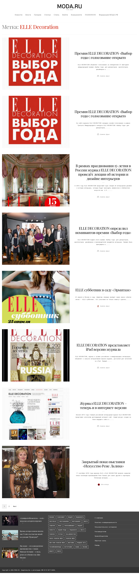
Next (14, 506)
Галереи (37, 15)
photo (86, 521)
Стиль (56, 15)
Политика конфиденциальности (106, 522)
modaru (51, 517)
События (52, 525)
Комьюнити (76, 15)
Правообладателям (101, 536)
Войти (65, 15)
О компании (99, 518)
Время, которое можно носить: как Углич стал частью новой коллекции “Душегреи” (32, 534)
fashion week (70, 538)
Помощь (97, 545)
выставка (71, 542)
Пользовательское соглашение (106, 527)
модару (70, 517)
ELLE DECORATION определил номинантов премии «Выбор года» (103, 230)
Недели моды (62, 530)
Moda (59, 525)
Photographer (64, 521)
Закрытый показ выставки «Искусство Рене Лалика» (103, 463)
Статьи (47, 15)
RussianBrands (69, 525)
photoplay (52, 521)
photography (76, 521)
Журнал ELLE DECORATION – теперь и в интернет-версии (103, 405)
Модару (80, 525)
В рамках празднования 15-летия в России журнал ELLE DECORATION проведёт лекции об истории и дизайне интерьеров (103, 172)
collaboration (71, 534)
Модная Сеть (81, 542)
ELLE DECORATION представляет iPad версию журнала (103, 347)
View (34, 63)
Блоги (28, 15)
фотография (68, 547)
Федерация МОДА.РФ (108, 15)
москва (85, 547)
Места (83, 530)
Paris (59, 551)
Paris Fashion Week (56, 538)
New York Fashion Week (57, 542)
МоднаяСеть (80, 517)
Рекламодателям (100, 531)
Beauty (51, 551)
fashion (52, 534)
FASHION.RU (90, 15)
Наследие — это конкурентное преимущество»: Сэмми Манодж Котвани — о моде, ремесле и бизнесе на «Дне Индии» (31, 552)
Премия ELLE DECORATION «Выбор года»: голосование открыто (103, 55)
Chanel (77, 547)
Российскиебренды (55, 547)
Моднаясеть (73, 530)
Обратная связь (100, 541)
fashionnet (61, 517)
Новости (18, 15)
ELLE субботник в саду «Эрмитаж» (103, 289)
